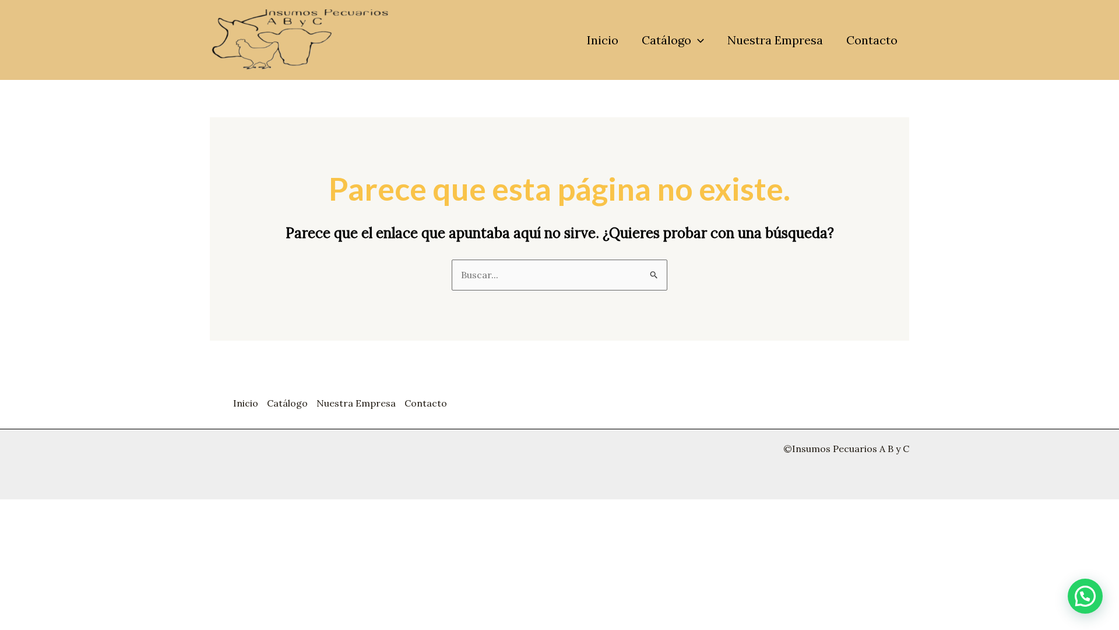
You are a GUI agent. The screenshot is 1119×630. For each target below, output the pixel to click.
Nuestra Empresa (775, 40)
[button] (697, 40)
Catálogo (666, 40)
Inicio (602, 40)
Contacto (872, 40)
